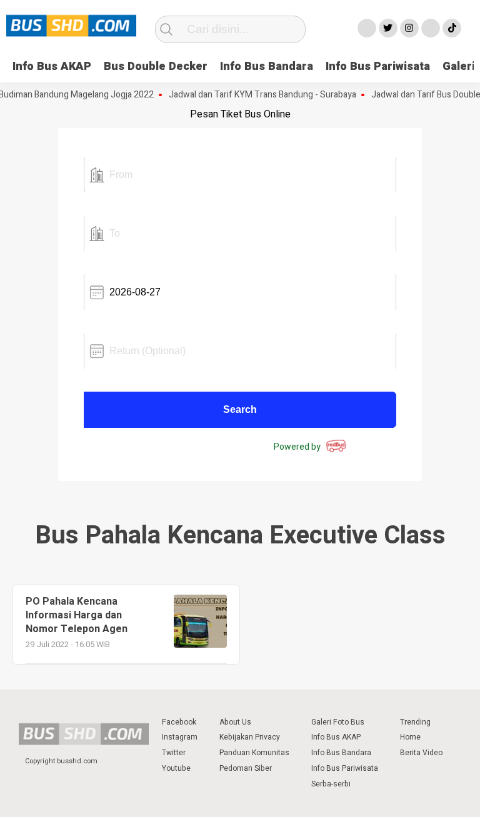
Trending (415, 722)
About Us (235, 722)
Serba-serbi (331, 784)
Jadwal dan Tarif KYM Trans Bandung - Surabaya (257, 95)
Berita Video (421, 752)
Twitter (174, 752)
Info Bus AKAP (51, 66)
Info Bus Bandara (266, 66)
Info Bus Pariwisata (378, 66)
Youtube (176, 768)
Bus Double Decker (156, 66)
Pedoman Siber (245, 768)
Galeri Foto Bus (337, 722)
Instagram (180, 737)
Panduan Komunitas (254, 752)
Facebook (179, 722)
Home (410, 737)
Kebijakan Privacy (249, 737)
